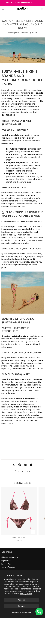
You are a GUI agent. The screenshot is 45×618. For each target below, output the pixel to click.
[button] (2, 8)
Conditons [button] (6, 551)
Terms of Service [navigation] (8, 567)
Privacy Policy (26, 593)
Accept (21, 600)
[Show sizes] (33, 532)
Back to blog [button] (24, 471)
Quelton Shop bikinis (10, 253)
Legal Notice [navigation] (6, 561)
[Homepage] (22, 8)
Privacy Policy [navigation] (6, 564)
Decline (21, 606)
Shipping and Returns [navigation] (9, 557)
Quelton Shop (12, 212)
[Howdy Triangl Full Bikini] (19, 511)
